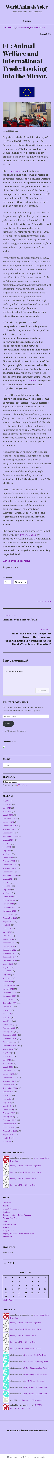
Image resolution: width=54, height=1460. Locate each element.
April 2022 (7, 978)
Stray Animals (8, 1230)
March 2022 (8, 982)
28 (6, 1296)
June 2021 (7, 1014)
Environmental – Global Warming (17, 1215)
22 (13, 1293)
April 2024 (7, 893)
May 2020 (7, 1060)
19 (39, 1289)
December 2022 (9, 950)
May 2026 (7, 808)
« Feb (5, 1300)
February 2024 (9, 900)
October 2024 (9, 872)
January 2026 (8, 822)
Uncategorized (37, 27)
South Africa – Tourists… (35, 1381)
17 (26, 1289)
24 (26, 1293)
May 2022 (7, 974)
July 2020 (7, 1053)
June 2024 (7, 886)
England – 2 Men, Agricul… (32, 1400)
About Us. (7, 1202)
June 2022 (7, 971)
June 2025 (7, 847)
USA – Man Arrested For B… (36, 1368)
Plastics (6, 1227)
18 (32, 1289)
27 (45, 1293)
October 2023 (8, 914)
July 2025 (6, 843)
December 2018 (9, 1120)
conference (14, 170)
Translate (22, 785)
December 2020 (9, 1035)
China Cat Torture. (11, 1209)
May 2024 (7, 889)
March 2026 (8, 815)
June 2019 (7, 1099)
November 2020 (10, 1038)
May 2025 (7, 850)
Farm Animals (9, 27)
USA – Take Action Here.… (30, 1348)
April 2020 (7, 1063)
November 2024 (9, 868)
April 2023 (7, 935)
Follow (8, 723)
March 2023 (8, 939)
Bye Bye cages (28, 534)
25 (32, 1293)
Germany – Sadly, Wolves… (35, 1355)
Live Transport (9, 1224)
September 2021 (10, 1003)
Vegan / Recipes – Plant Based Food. (19, 1233)
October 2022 (8, 957)
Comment (42, 690)
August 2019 (8, 1092)
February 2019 (9, 1113)
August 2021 (8, 1006)
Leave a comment (43, 601)
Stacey (13, 1166)
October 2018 (8, 1127)
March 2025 (8, 857)
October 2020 (9, 1042)
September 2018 (10, 1131)
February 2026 (9, 818)
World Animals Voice (27, 7)
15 (13, 1289)
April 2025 (7, 854)
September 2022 (10, 960)
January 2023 (8, 946)
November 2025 (9, 829)
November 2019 (9, 1081)
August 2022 (8, 964)
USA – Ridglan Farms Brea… (36, 1374)
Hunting (6, 1221)
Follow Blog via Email (15, 702)
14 (6, 1289)
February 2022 (9, 985)
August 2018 (8, 1134)
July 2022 (6, 967)
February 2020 (9, 1070)
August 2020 (8, 1049)
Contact (6, 1212)
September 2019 (10, 1088)
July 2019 (6, 1095)
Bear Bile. (7, 1206)
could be (32, 380)
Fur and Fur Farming (12, 1218)
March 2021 (8, 1024)
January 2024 (8, 904)
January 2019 (8, 1116)
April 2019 (7, 1106)
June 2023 (7, 928)
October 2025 (9, 833)
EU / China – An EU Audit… (36, 1387)
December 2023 (9, 907)
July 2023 (6, 925)
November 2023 (9, 911)
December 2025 (9, 826)
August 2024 (8, 879)
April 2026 (7, 811)
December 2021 (9, 992)
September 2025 (10, 836)
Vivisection (7, 1236)
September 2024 (10, 875)
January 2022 (8, 989)
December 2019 (9, 1077)
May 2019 (7, 1102)
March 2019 (8, 1109)
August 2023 (8, 921)
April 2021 (7, 1021)
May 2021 (6, 1017)
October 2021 (8, 999)
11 (32, 1285)
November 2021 (9, 996)
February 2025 (9, 861)
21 (6, 1293)
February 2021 (9, 1028)
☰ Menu (27, 21)
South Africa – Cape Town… (31, 1172)
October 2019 (8, 1084)
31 (26, 1296)
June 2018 (7, 1141)
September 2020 (10, 1045)
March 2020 (8, 1067)
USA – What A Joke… (28, 1178)
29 (13, 1296)
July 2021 (6, 1010)
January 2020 (8, 1074)
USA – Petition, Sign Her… (30, 1166)
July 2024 (6, 882)
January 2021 (8, 1031)
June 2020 (7, 1056)
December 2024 (9, 864)
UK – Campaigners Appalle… (36, 1361)
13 (45, 1285)
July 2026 (6, 801)
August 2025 (8, 840)
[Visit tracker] (4, 746)
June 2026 (7, 804)
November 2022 (9, 953)
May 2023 (7, 932)
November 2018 (9, 1124)
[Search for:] (27, 765)
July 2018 (6, 1138)
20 (45, 1289)
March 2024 (8, 896)
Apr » (11, 1300)
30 (19, 1296)
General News (22, 27)
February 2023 (9, 943)
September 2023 (10, 918)
